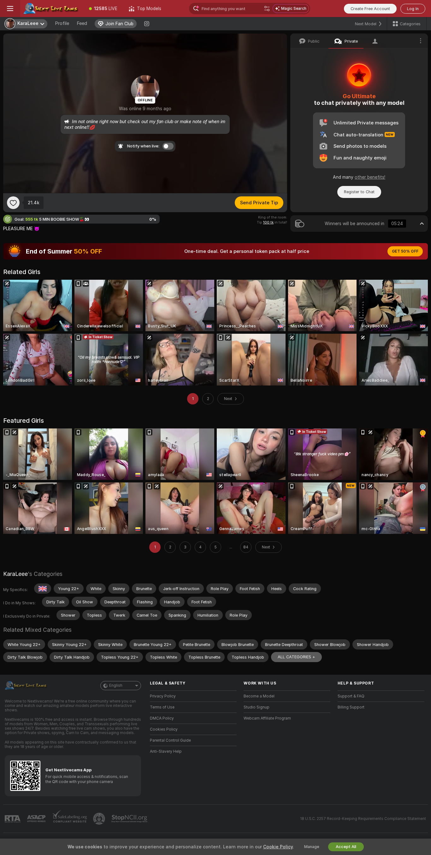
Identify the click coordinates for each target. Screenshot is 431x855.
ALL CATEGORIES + (296, 657)
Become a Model (259, 696)
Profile (62, 23)
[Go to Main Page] (51, 8)
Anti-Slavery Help (166, 751)
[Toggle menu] (10, 8)
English (115, 685)
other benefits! (370, 177)
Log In (413, 8)
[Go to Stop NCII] (130, 818)
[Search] (267, 8)
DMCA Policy (162, 718)
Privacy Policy (163, 696)
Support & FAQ (351, 696)
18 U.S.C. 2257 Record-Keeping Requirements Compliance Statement (363, 818)
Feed (82, 23)
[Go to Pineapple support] (99, 819)
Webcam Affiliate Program (267, 718)
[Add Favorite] (13, 202)
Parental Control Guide (170, 740)
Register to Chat (359, 191)
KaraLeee (15, 574)
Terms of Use (162, 707)
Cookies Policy (164, 729)
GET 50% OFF (405, 251)
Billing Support (351, 707)
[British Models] (42, 588)
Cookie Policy (278, 846)
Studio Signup (256, 707)
